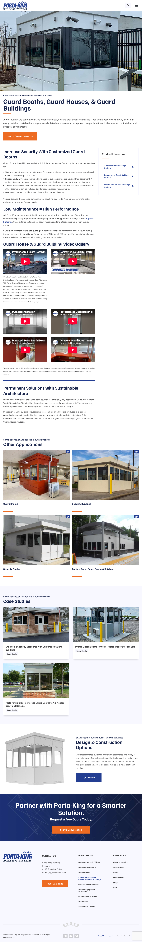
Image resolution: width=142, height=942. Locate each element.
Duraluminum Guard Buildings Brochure (116, 176)
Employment (118, 877)
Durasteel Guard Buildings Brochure (115, 166)
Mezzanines (83, 901)
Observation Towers (86, 906)
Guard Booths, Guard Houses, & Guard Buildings (89, 878)
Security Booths (11, 569)
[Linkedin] (65, 936)
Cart (115, 887)
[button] (128, 5)
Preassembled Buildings (88, 884)
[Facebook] (71, 936)
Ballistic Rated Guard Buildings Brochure (117, 186)
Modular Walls (84, 872)
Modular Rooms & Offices (89, 862)
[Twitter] (76, 936)
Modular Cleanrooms (87, 867)
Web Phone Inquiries (106, 936)
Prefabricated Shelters (87, 896)
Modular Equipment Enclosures (86, 890)
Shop (115, 882)
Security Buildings (81, 504)
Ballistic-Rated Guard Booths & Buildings (93, 569)
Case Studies (118, 867)
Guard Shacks (10, 504)
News (115, 872)
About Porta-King (120, 862)
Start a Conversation (18, 136)
